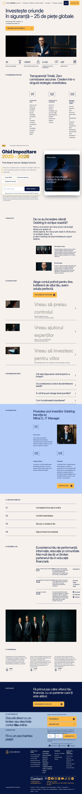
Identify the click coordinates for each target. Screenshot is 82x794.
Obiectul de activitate (59, 753)
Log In (66, 3)
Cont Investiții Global (35, 754)
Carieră (56, 759)
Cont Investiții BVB (35, 756)
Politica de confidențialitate (49, 789)
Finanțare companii (57, 3)
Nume (50, 736)
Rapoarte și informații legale (48, 787)
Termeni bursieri (47, 766)
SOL (37, 791)
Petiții (58, 787)
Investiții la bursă (16, 3)
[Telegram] (72, 778)
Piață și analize (39, 3)
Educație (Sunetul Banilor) (45, 759)
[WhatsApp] (69, 778)
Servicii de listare (70, 767)
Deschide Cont (75, 3)
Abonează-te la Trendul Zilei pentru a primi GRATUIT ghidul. (22, 193)
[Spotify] (59, 778)
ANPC (32, 791)
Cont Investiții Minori (35, 764)
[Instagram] (55, 778)
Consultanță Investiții (35, 762)
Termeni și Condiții (36, 789)
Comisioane (26, 3)
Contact (33, 787)
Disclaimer (65, 787)
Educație (48, 3)
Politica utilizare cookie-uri (66, 789)
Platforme (32, 3)
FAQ (38, 787)
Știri (44, 772)
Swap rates (69, 765)
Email (58, 736)
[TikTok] (66, 778)
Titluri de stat (69, 756)
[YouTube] (62, 778)
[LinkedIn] (49, 778)
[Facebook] (52, 778)
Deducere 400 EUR (35, 766)
